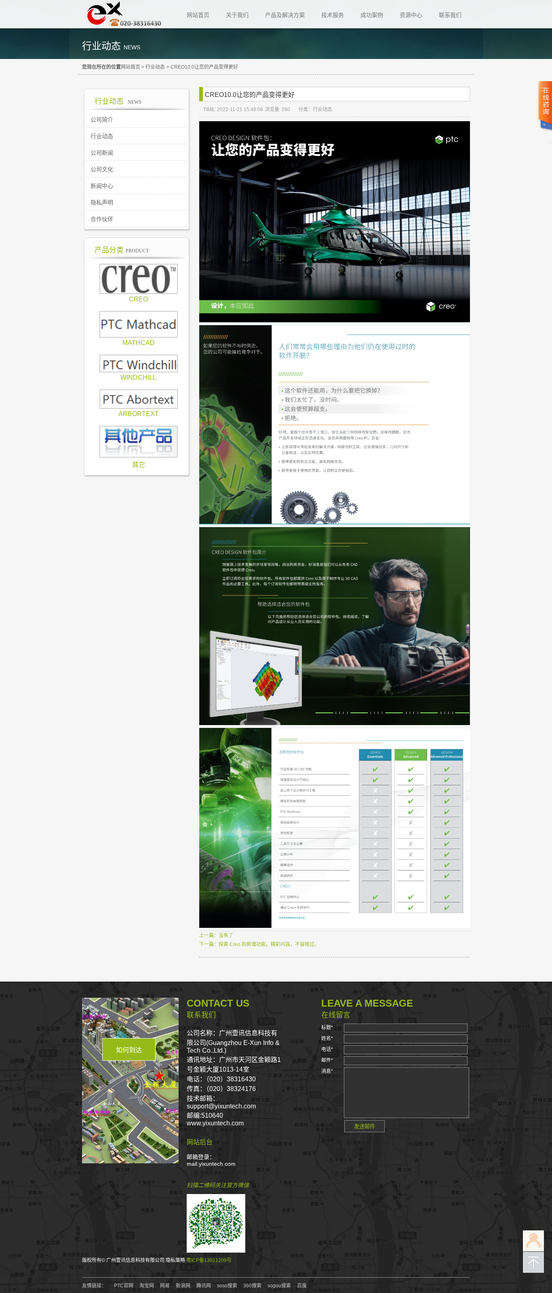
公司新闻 (102, 152)
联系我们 (450, 15)
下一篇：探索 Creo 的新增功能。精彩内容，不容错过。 (259, 944)
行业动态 (155, 67)
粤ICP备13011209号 (209, 1260)
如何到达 (129, 1050)
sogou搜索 (279, 1286)
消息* (327, 1071)
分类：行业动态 (315, 109)
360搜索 (252, 1286)
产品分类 (122, 250)
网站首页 (198, 15)
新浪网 (183, 1286)
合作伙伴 (102, 219)
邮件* (327, 1060)
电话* (327, 1049)
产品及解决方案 (285, 15)
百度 (302, 1286)
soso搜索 (227, 1286)
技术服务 (332, 15)
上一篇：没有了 (216, 935)
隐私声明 (102, 202)
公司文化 (102, 169)
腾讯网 (203, 1286)
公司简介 (102, 119)
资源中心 (411, 15)
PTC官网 (123, 1286)
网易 (165, 1286)
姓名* (327, 1038)
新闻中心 (102, 186)
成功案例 (371, 15)
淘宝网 (146, 1286)
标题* (327, 1027)
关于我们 (237, 15)
